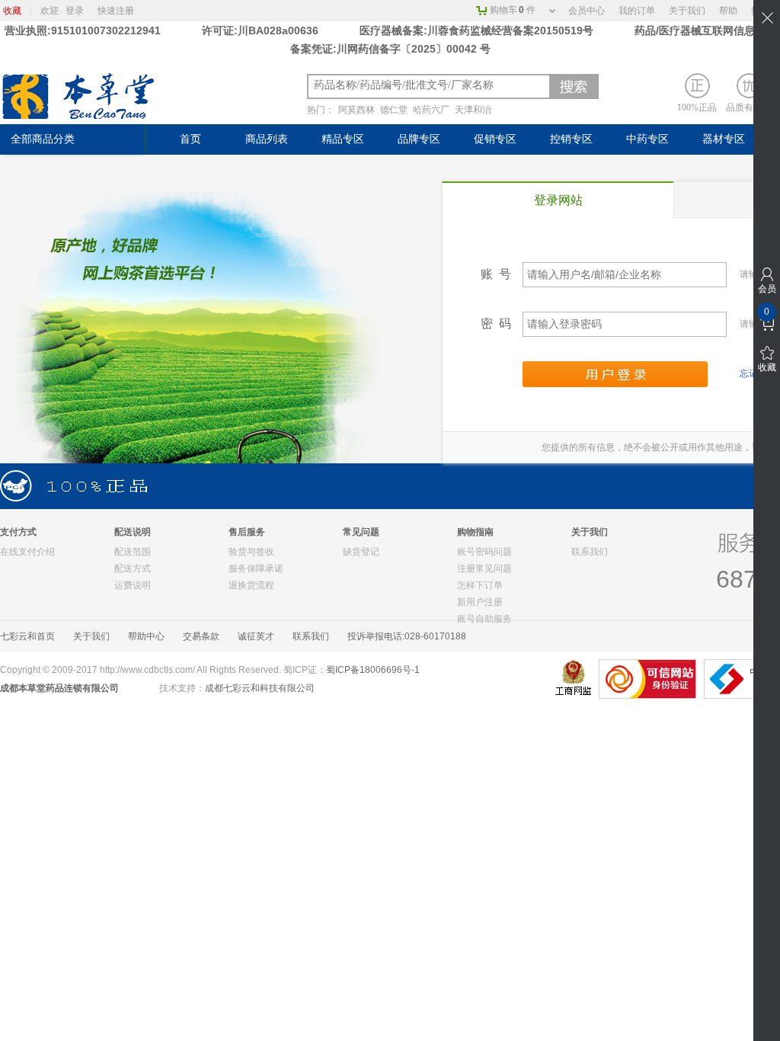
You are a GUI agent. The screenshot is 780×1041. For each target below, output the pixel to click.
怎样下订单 (480, 585)
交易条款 (201, 636)
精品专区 (342, 139)
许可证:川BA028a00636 (260, 30)
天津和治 (473, 109)
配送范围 (132, 551)
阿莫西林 (356, 109)
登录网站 (558, 200)
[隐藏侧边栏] (766, 17)
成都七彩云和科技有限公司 (260, 688)
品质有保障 (749, 107)
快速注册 (116, 10)
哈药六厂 (431, 109)
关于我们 (687, 10)
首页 (190, 139)
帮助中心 (146, 636)
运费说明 (132, 585)
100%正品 (697, 107)
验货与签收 (251, 551)
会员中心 (586, 10)
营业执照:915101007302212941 (84, 30)
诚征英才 (256, 636)
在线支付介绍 (27, 551)
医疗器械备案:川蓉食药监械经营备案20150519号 (478, 30)
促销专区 (495, 139)
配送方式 (132, 568)
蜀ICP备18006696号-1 (373, 670)
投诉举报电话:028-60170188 (406, 636)
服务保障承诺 (256, 568)
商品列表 (266, 139)
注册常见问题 (484, 568)
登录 (75, 10)
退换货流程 (251, 585)
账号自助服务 (484, 618)
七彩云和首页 (27, 636)
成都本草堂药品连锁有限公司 (59, 688)
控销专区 (571, 139)
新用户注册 (480, 602)
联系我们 (589, 551)
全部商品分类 (43, 139)
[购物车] (766, 324)
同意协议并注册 (615, 374)
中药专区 (647, 139)
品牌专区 (419, 139)
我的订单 (637, 10)
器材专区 (723, 139)
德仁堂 (394, 109)
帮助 (728, 10)
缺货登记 (361, 551)
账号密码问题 (484, 551)
